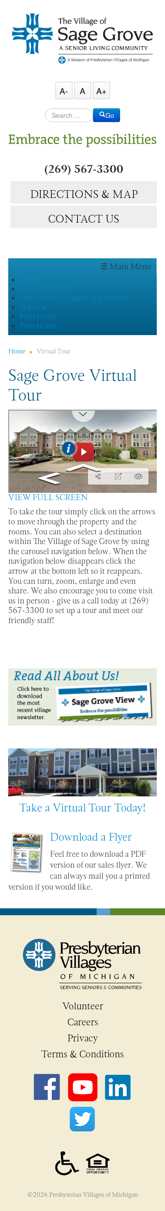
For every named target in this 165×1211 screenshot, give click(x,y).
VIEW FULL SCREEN (48, 497)
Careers (82, 1022)
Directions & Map (84, 193)
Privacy (82, 1038)
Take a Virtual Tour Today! (82, 807)
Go (109, 115)
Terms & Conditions (82, 1054)
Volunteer (82, 1006)
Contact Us (83, 218)
